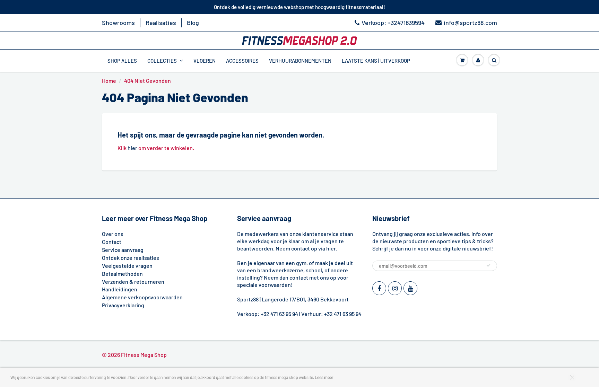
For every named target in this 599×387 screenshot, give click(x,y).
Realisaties (161, 22)
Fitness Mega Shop (144, 354)
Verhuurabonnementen (300, 61)
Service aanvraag (123, 249)
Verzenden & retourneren (133, 281)
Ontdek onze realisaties (130, 257)
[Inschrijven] (488, 265)
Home (109, 80)
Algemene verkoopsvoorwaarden (142, 297)
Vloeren (204, 61)
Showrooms (118, 22)
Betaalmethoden (122, 273)
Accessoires (242, 61)
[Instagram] (395, 288)
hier (132, 147)
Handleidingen (119, 289)
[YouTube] (410, 288)
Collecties (162, 61)
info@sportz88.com (470, 22)
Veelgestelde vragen (127, 265)
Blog (193, 22)
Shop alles (122, 61)
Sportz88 (248, 299)
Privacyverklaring (123, 305)
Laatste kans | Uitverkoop (376, 61)
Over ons (112, 233)
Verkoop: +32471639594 (393, 22)
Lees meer (324, 377)
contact (298, 277)
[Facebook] (379, 288)
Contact (111, 241)
